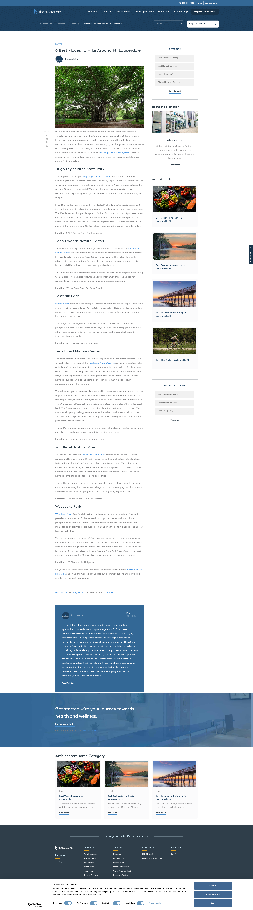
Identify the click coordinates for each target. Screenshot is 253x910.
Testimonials (89, 871)
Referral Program (91, 875)
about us (106, 11)
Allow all (213, 886)
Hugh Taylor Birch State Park (97, 177)
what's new (163, 11)
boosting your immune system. (114, 153)
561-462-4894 (89, 731)
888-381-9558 (147, 854)
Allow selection (213, 894)
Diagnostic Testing (120, 875)
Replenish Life (118, 858)
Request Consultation (205, 12)
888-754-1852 (188, 3)
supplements (211, 3)
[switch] (93, 903)
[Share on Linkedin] (47, 142)
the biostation (46, 24)
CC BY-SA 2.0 (110, 593)
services (92, 11)
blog (200, 3)
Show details (155, 903)
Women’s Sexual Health (122, 871)
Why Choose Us (90, 854)
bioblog (61, 24)
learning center (144, 11)
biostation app (180, 11)
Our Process (89, 863)
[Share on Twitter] (47, 139)
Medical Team (90, 858)
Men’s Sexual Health (121, 867)
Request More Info (251, 254)
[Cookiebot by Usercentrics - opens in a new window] (35, 905)
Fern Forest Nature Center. (101, 363)
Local (73, 24)
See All (174, 854)
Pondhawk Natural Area (94, 455)
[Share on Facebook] (46, 135)
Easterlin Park (62, 304)
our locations (123, 11)
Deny (213, 903)
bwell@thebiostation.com (152, 858)
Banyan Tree (61, 593)
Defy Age (117, 854)
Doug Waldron (78, 593)
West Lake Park (63, 514)
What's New (89, 867)
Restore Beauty (119, 863)
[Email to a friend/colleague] (47, 146)
